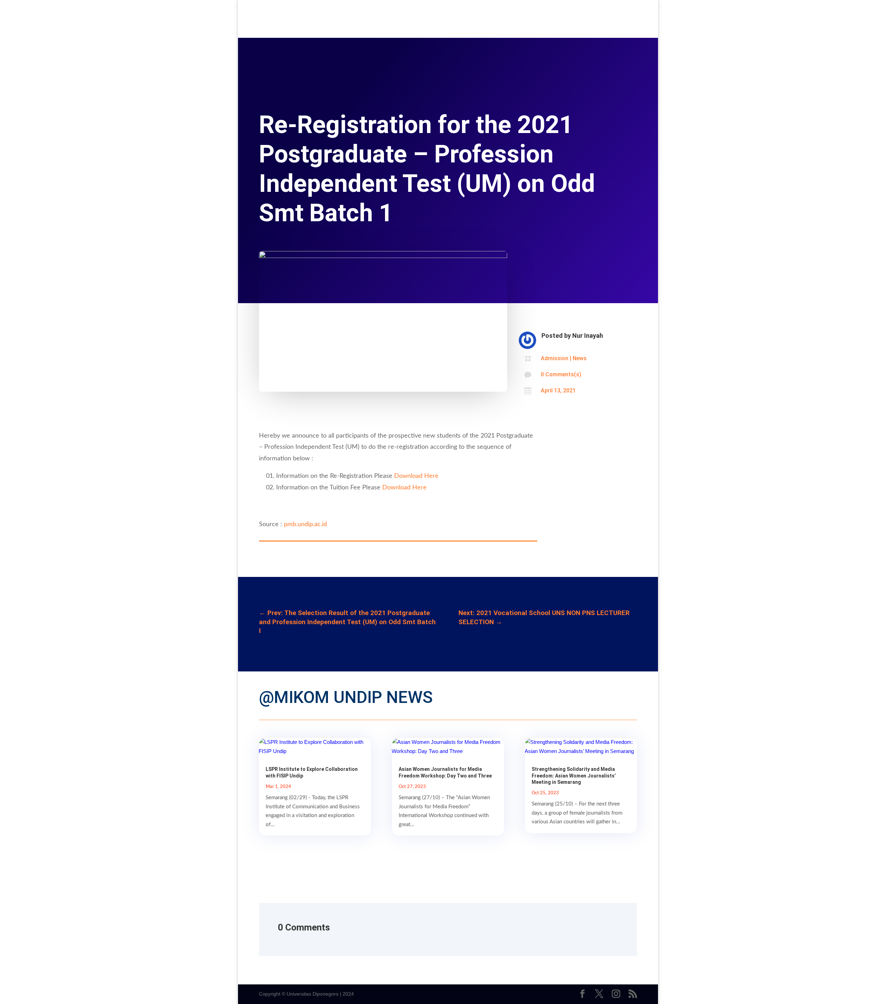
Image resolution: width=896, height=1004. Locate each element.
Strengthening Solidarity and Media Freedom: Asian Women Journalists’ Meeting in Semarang (574, 775)
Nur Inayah (587, 335)
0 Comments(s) (561, 374)
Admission (554, 358)
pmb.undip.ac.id (305, 524)
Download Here (416, 476)
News (580, 358)
